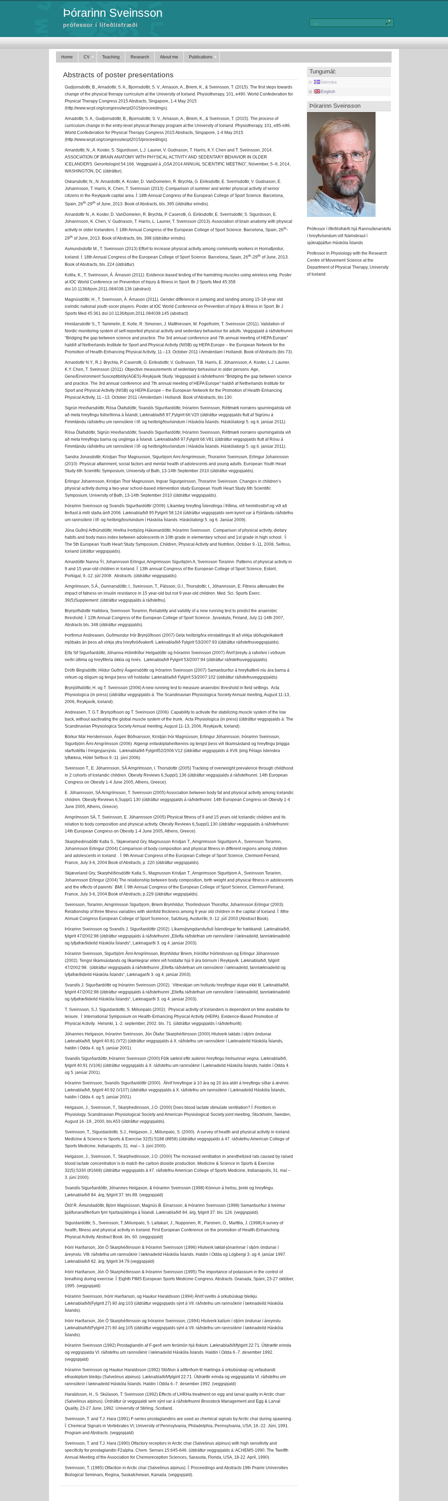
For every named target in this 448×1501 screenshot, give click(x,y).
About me (169, 57)
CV (87, 57)
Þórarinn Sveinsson (112, 12)
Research (140, 57)
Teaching (111, 57)
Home (67, 57)
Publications (200, 57)
